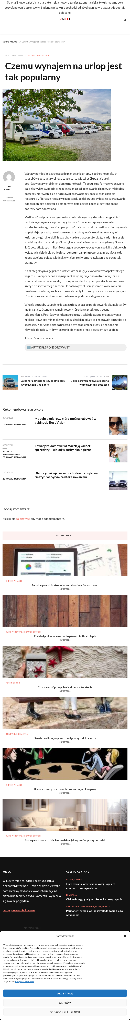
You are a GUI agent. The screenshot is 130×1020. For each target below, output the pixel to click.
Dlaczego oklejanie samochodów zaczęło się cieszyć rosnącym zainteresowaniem (66, 475)
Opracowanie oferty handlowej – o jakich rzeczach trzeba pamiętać (90, 885)
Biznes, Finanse (14, 581)
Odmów (65, 1002)
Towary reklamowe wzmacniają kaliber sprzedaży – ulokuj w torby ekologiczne (63, 448)
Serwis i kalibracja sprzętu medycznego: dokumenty (65, 738)
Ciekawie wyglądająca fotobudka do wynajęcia (94, 899)
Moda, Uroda (102, 907)
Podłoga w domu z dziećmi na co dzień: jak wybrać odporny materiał (65, 840)
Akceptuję (65, 993)
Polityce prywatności (24, 981)
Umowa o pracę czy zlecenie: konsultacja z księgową (65, 789)
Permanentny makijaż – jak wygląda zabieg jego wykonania (94, 912)
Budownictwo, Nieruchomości (23, 632)
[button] (125, 936)
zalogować (23, 518)
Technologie (13, 683)
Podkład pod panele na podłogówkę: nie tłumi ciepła (65, 636)
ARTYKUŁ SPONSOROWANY (12, 452)
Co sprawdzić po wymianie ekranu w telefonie (65, 687)
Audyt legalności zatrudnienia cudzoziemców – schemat (65, 585)
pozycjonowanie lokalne (19, 910)
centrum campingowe (81, 252)
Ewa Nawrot (9, 188)
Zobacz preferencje (65, 1012)
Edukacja (71, 895)
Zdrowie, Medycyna (37, 55)
